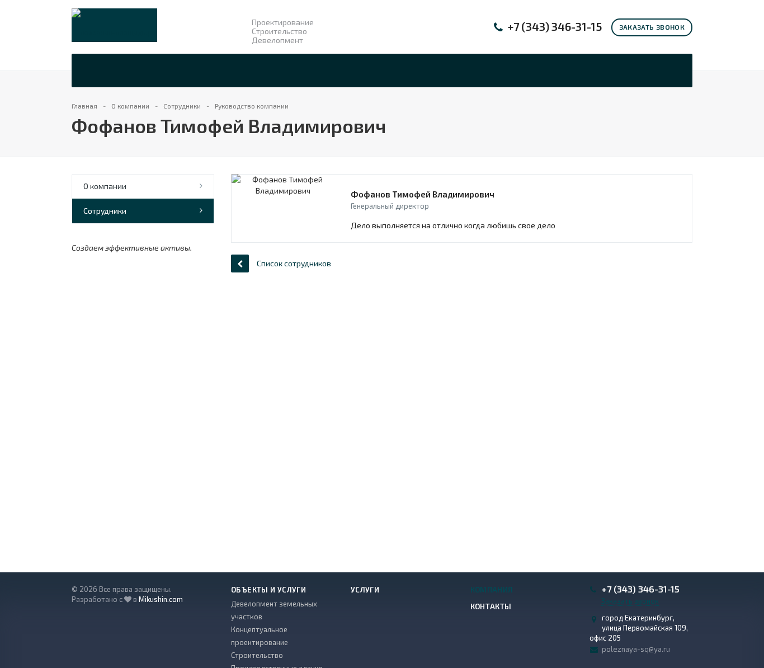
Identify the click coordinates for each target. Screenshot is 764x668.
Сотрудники (104, 210)
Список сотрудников (294, 263)
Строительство (257, 655)
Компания (491, 589)
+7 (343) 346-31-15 (555, 26)
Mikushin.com (161, 599)
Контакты (491, 606)
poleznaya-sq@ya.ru (636, 649)
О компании (104, 186)
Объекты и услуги (268, 589)
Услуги (365, 589)
